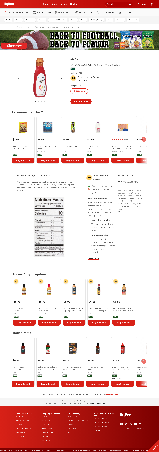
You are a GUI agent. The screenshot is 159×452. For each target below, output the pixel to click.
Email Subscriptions (22, 420)
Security (50, 450)
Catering (45, 436)
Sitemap (3, 450)
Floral (83, 20)
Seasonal (120, 20)
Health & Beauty (96, 20)
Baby (109, 20)
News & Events (73, 428)
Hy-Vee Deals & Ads (100, 418)
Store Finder (20, 436)
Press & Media (20, 432)
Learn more (93, 258)
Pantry (18, 20)
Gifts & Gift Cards (47, 432)
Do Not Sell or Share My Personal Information (30, 450)
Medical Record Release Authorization (84, 450)
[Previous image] (18, 77)
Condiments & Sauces (26, 27)
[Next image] (61, 77)
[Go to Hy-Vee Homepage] (9, 4)
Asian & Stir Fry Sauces (44, 27)
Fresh (8, 20)
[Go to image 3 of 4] (41, 101)
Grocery (44, 416)
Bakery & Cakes (47, 428)
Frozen (41, 20)
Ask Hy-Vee (19, 416)
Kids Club (97, 430)
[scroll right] (143, 139)
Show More (122, 212)
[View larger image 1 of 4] (39, 77)
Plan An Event (47, 440)
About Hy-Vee (72, 416)
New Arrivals (133, 20)
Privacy (10, 450)
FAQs (70, 432)
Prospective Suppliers (115, 450)
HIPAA (67, 450)
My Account (20, 424)
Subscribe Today (111, 394)
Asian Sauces (76, 27)
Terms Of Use (59, 450)
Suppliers (127, 450)
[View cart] (152, 4)
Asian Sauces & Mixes (62, 27)
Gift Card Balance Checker (25, 428)
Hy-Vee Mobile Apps (100, 426)
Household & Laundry (57, 20)
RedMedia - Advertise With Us (78, 420)
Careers (70, 424)
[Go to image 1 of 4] (35, 101)
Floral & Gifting (47, 424)
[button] (82, 80)
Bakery (73, 20)
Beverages (30, 20)
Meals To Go (46, 420)
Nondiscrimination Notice (140, 450)
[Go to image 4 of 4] (44, 101)
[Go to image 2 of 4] (38, 101)
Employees (102, 450)
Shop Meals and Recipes (102, 422)
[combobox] (119, 4)
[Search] (130, 4)
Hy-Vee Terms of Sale (97, 403)
